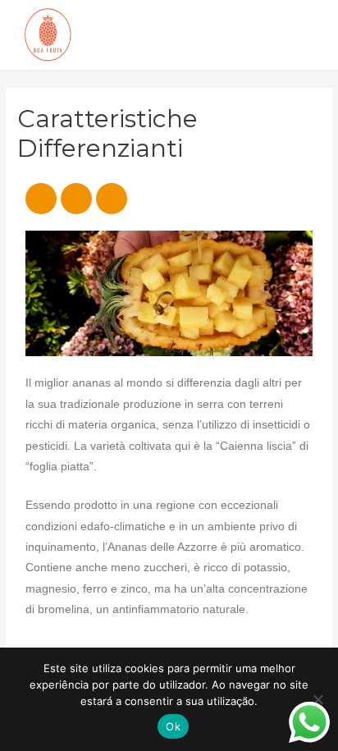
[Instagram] (76, 198)
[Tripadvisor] (111, 198)
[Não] (317, 699)
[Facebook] (41, 198)
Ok (173, 726)
